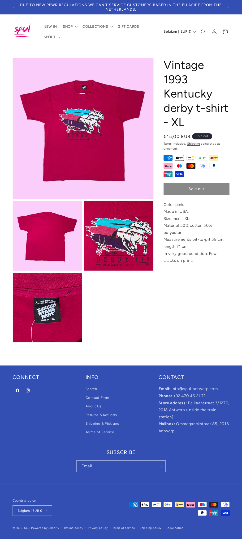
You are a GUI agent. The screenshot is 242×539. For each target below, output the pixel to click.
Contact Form (98, 398)
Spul (27, 528)
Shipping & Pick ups (102, 423)
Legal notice (174, 528)
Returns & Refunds (101, 415)
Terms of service (123, 528)
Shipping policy (150, 528)
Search (91, 389)
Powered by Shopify (45, 528)
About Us (94, 406)
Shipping (193, 143)
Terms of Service (100, 432)
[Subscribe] (160, 466)
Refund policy (73, 528)
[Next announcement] (228, 7)
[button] (69, 26)
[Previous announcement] (14, 7)
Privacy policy (98, 528)
